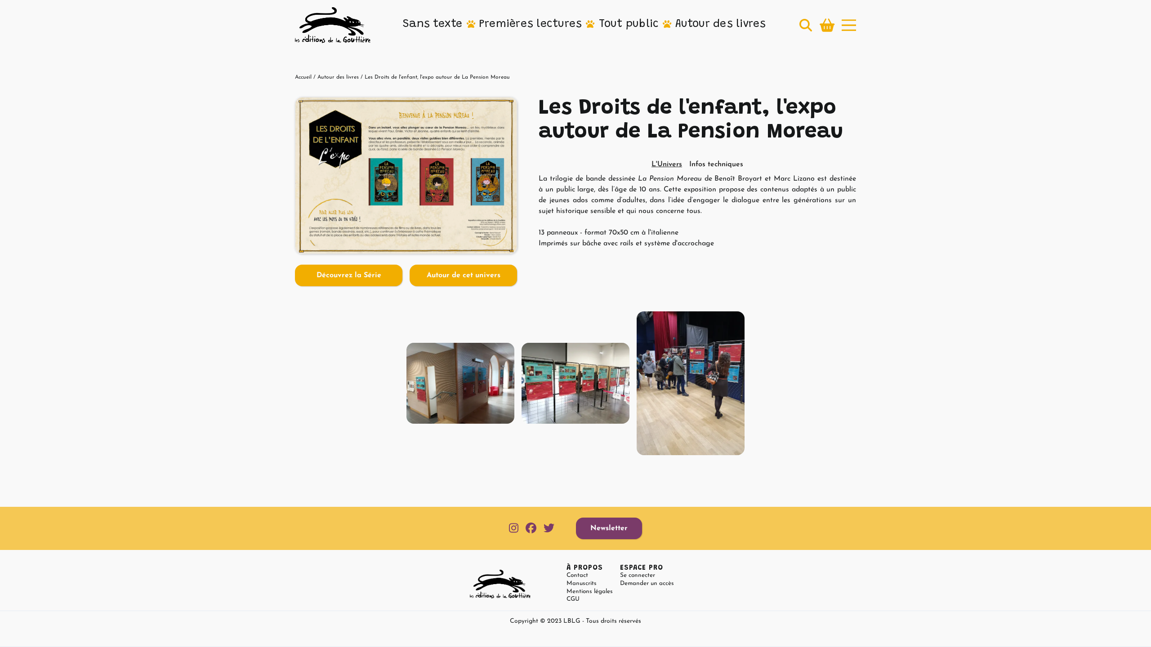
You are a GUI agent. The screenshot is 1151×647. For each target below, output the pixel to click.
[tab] (666, 164)
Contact (577, 575)
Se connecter (637, 575)
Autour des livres (720, 24)
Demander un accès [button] (647, 583)
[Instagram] (513, 529)
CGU (573, 599)
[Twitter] (549, 529)
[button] (433, 25)
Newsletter (609, 528)
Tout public (629, 24)
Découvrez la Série (349, 275)
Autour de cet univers (463, 275)
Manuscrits (582, 583)
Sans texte (433, 24)
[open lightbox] (406, 175)
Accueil (303, 77)
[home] (332, 25)
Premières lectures (530, 24)
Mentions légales (590, 591)
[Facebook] (531, 529)
